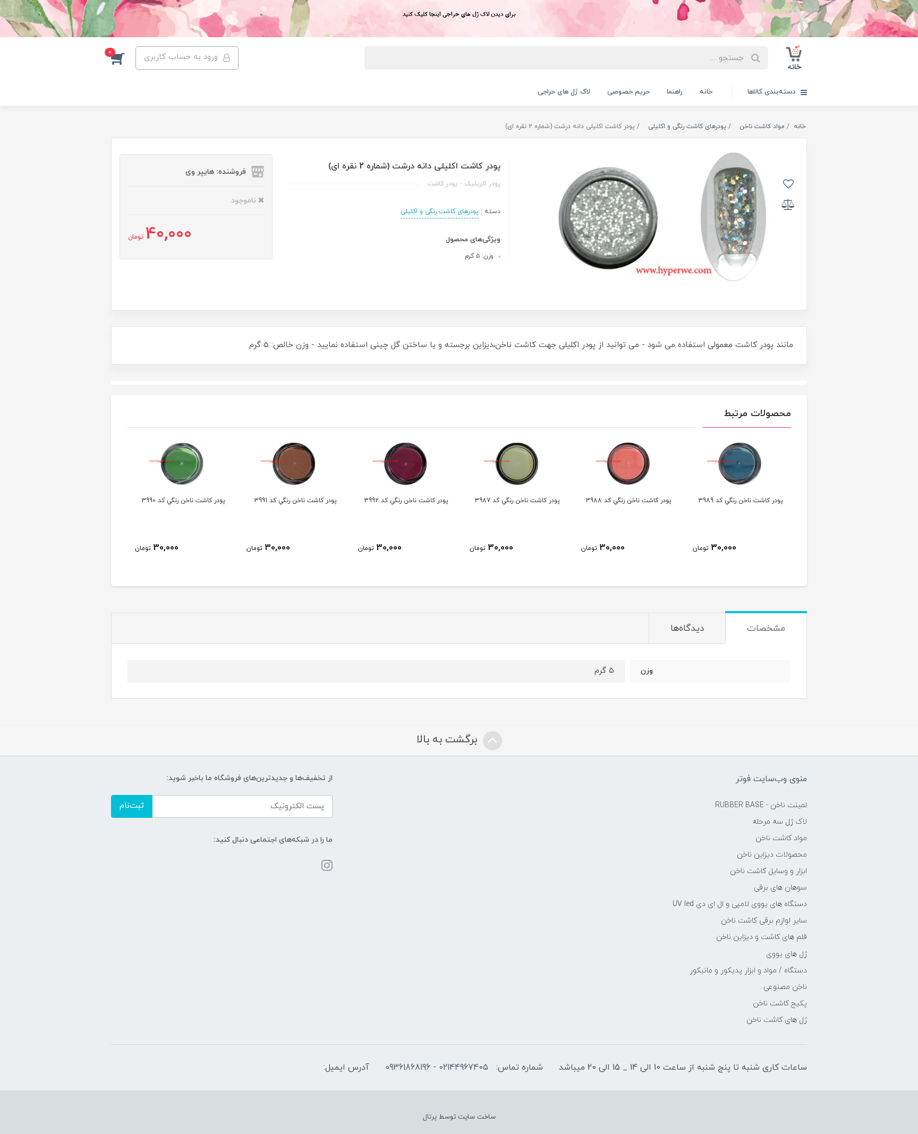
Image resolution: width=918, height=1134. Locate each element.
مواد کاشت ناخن (781, 838)
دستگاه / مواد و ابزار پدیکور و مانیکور (748, 971)
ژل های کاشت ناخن (776, 1020)
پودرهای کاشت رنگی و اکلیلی (440, 211)
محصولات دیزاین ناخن (772, 855)
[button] (123, 58)
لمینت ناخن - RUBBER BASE (761, 805)
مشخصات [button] (766, 628)
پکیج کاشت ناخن (780, 1003)
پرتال (430, 1117)
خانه (706, 92)
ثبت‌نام (132, 805)
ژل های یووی (786, 954)
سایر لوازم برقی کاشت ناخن (764, 921)
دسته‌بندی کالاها (772, 92)
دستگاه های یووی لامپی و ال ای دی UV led (740, 904)
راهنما (675, 92)
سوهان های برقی (780, 888)
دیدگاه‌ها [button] (687, 628)
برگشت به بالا (448, 739)
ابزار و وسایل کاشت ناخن (768, 871)
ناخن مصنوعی (785, 987)
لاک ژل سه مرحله (779, 822)
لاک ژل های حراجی (564, 92)
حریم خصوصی (628, 92)
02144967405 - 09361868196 (436, 1067)
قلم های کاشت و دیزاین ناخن (761, 937)
